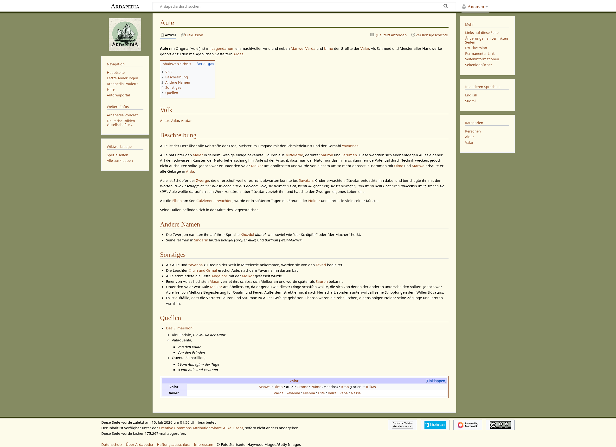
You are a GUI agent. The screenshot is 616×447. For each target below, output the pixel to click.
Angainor (219, 275)
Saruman (349, 154)
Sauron (327, 154)
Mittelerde (294, 154)
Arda (190, 171)
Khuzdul (247, 234)
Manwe (297, 48)
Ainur (164, 120)
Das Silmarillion (179, 328)
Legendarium (223, 48)
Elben (177, 200)
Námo (316, 386)
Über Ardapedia (139, 444)
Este (321, 393)
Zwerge (202, 180)
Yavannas (350, 145)
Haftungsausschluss (173, 444)
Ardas (238, 53)
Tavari (321, 264)
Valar (364, 48)
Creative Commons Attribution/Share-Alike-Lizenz (201, 427)
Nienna (309, 393)
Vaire (332, 393)
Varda (310, 48)
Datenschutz (111, 444)
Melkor (257, 165)
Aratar (186, 120)
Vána (344, 393)
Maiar (198, 154)
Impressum (203, 444)
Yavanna (195, 264)
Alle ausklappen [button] (120, 160)
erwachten (223, 200)
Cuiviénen (204, 200)
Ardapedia (125, 6)
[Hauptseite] (125, 33)
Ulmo (328, 48)
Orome (302, 386)
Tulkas (371, 386)
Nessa (356, 393)
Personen (473, 131)
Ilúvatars (306, 180)
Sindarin (201, 240)
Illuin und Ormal (203, 270)
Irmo (345, 386)
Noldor (314, 200)
